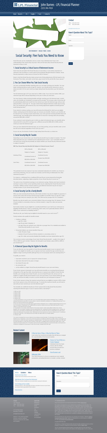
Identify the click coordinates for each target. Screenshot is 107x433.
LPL (27, 14)
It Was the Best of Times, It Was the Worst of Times (46, 333)
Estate (35, 405)
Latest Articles (37, 414)
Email (70, 40)
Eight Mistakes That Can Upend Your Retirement (26, 379)
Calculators (23, 372)
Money (35, 410)
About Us (20, 14)
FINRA (82, 425)
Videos (30, 372)
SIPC (86, 425)
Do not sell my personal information (66, 419)
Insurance (36, 407)
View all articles (18, 390)
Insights (33, 14)
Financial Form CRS (61, 400)
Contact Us (47, 14)
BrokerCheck (83, 402)
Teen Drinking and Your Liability (22, 384)
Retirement (36, 402)
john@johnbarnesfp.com (74, 28)
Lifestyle (36, 412)
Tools (39, 14)
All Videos (36, 415)
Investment (36, 404)
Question (71, 45)
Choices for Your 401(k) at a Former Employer (57, 341)
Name (70, 35)
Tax (35, 409)
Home (14, 14)
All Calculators (37, 417)
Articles (17, 372)
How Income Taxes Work (21, 375)
